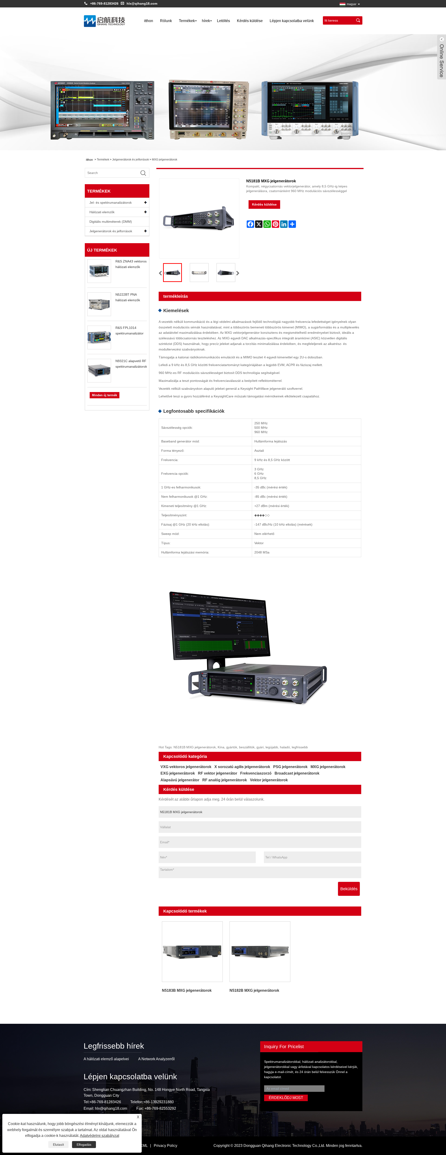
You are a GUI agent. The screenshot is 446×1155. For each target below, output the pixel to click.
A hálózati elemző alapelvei (106, 1059)
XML (144, 1146)
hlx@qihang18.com (142, 3)
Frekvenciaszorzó (256, 773)
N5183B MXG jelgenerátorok (187, 990)
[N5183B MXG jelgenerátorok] (192, 951)
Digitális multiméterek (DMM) (110, 221)
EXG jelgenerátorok (178, 773)
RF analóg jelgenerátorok (224, 780)
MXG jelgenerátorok (164, 159)
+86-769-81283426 (104, 3)
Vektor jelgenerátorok (269, 780)
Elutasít (58, 1144)
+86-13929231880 (158, 1102)
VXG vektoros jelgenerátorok (186, 767)
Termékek (187, 21)
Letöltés (223, 21)
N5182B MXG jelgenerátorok (254, 990)
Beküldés (348, 889)
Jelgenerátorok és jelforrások (130, 159)
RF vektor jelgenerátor (217, 773)
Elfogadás (84, 1144)
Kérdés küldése (250, 21)
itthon (148, 21)
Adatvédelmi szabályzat (99, 1136)
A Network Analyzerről (156, 1059)
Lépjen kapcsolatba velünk (292, 21)
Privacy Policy (165, 1146)
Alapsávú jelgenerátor (180, 780)
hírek (206, 21)
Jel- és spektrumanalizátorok (110, 202)
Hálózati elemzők (102, 212)
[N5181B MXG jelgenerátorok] (172, 272)
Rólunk (166, 21)
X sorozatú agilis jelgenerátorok (242, 767)
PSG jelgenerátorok (290, 767)
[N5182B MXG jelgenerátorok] (260, 951)
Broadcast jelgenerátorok (297, 773)
